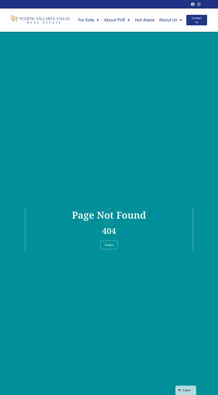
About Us (168, 20)
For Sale (86, 20)
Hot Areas (145, 20)
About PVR (114, 20)
